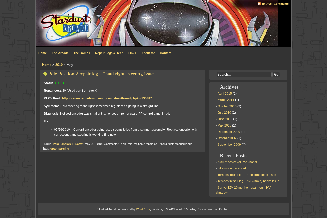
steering (63, 148)
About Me (148, 53)
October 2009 (227, 138)
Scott (79, 143)
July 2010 (224, 112)
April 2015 (225, 93)
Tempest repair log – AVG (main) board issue (248, 181)
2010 (59, 65)
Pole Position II (63, 143)
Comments (281, 3)
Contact (165, 53)
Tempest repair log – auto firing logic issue (247, 175)
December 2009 (229, 132)
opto (53, 148)
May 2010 (224, 125)
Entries (267, 3)
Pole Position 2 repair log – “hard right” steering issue (101, 73)
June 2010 (225, 119)
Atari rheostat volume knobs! (237, 162)
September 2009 (229, 144)
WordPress (143, 209)
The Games (82, 53)
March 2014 (226, 100)
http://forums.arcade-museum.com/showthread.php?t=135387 (107, 98)
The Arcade (60, 53)
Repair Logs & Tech (109, 53)
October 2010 (227, 106)
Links (132, 53)
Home (42, 53)
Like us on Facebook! (232, 168)
